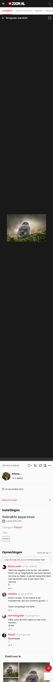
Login (6, 560)
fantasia (12, 594)
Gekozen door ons (23, 11)
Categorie (12, 527)
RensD (11, 634)
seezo (20, 478)
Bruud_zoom (14, 566)
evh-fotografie (16, 615)
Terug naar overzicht (16, 18)
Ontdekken (7, 11)
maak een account (20, 560)
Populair (39, 11)
